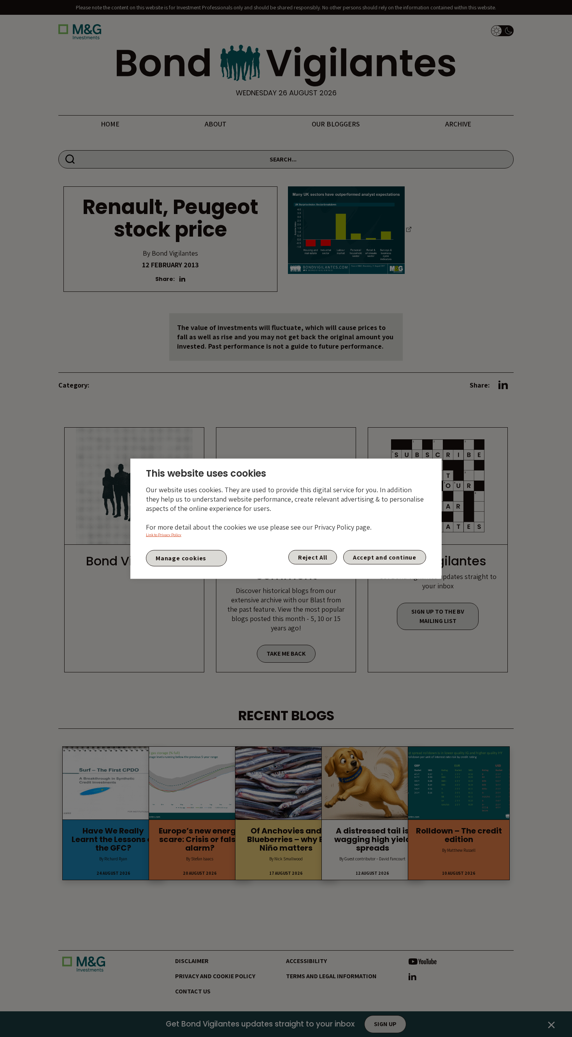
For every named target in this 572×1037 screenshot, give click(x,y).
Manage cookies (181, 558)
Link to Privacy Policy (163, 534)
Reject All (312, 557)
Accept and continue (384, 557)
